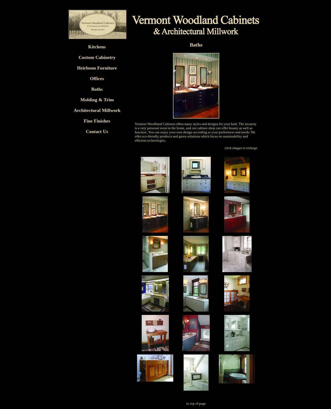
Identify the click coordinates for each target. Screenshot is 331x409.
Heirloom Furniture (97, 68)
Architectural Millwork (97, 110)
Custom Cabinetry (97, 57)
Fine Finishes (97, 121)
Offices (97, 78)
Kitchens (97, 46)
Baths (97, 89)
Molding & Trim (97, 99)
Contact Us (97, 131)
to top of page (196, 403)
